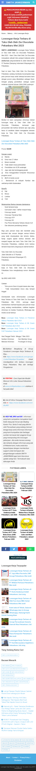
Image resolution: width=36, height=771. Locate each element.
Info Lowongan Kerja (10, 655)
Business (16, 740)
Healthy (12, 743)
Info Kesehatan (7, 675)
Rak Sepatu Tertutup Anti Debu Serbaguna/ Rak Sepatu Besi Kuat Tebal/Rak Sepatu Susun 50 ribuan (14, 700)
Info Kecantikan (17, 672)
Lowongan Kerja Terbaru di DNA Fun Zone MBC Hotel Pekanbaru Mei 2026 (20, 601)
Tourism (26, 746)
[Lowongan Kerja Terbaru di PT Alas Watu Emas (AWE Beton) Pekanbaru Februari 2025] (9, 523)
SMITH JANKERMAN (18, 2)
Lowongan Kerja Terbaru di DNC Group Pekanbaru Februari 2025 (26, 487)
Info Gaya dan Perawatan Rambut (14, 669)
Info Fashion (16, 665)
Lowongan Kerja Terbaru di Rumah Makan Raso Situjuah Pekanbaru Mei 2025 (26, 511)
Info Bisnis (6, 665)
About (8, 757)
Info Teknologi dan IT (10, 685)
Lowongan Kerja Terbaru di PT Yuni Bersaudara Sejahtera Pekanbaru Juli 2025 (21, 642)
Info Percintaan (8, 682)
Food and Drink (27, 740)
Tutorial (5, 750)
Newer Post (18, 555)
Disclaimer (18, 760)
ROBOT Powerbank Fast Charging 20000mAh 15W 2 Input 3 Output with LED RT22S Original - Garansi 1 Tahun (17, 722)
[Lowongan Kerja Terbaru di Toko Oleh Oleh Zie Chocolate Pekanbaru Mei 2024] (9, 477)
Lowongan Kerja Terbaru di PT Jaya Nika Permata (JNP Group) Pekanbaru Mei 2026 (20, 573)
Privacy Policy (25, 757)
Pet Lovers (6, 746)
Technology (16, 746)
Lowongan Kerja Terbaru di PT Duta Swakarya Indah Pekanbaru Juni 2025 (9, 511)
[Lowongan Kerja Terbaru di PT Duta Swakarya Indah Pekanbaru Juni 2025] (9, 501)
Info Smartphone (22, 682)
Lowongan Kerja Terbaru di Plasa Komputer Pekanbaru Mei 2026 (20, 633)
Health (4, 743)
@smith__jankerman (18, 22)
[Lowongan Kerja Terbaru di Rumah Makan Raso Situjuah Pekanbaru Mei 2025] (27, 501)
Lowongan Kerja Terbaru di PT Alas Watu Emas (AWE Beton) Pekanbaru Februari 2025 (9, 534)
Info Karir (6, 672)
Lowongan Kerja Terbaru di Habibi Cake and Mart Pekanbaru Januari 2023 (27, 534)
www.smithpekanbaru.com (15, 386)
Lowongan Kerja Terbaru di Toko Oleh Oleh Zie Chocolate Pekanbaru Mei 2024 (9, 488)
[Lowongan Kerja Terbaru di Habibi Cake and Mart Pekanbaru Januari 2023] (27, 523)
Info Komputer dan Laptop (11, 678)
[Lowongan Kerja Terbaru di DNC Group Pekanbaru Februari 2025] (27, 477)
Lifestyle (30, 743)
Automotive (6, 740)
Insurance (21, 743)
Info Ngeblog (28, 678)
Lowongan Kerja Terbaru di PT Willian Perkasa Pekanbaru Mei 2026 (21, 582)
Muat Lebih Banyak (18, 558)
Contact (15, 757)
